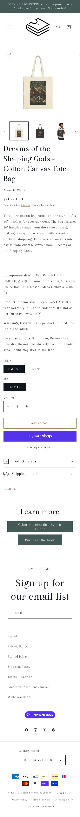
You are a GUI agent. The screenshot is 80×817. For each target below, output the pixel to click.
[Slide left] (4, 132)
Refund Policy (17, 656)
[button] (9, 27)
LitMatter (23, 793)
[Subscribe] (67, 613)
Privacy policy (19, 799)
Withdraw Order (20, 697)
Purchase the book (40, 540)
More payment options (40, 447)
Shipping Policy (19, 666)
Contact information (42, 806)
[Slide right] (75, 132)
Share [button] (11, 489)
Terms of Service (20, 677)
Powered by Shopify (40, 793)
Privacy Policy (18, 646)
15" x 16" (15, 387)
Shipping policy (64, 799)
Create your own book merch (29, 687)
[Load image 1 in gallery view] (19, 131)
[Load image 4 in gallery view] (61, 131)
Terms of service (40, 799)
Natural (14, 369)
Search (13, 636)
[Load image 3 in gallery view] (40, 131)
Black (36, 369)
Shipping (25, 205)
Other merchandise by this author (40, 527)
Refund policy (64, 793)
